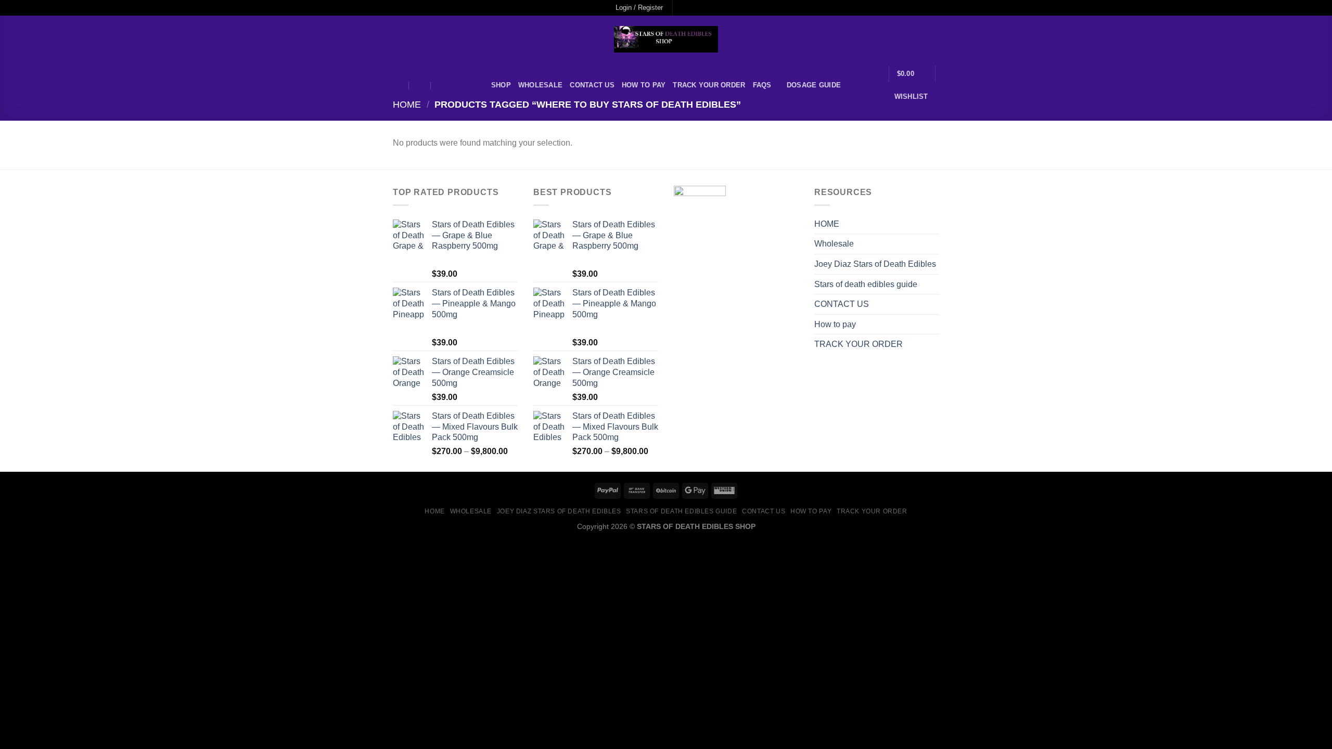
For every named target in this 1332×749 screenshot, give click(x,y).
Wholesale (540, 85)
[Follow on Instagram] (692, 7)
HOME (826, 223)
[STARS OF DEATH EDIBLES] (666, 39)
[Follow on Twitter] (702, 7)
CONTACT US (592, 85)
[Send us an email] (712, 7)
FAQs (762, 85)
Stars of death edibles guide (865, 284)
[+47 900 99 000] (442, 85)
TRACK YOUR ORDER (709, 85)
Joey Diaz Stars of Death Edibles (875, 264)
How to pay (644, 85)
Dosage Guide (814, 85)
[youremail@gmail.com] (398, 85)
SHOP (501, 85)
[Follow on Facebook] (681, 7)
